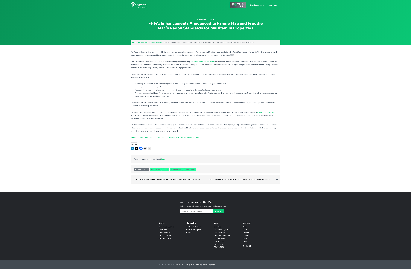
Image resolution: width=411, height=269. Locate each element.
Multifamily (190, 169)
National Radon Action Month (203, 61)
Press (245, 238)
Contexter (163, 230)
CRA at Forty (219, 241)
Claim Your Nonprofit (193, 230)
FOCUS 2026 (219, 247)
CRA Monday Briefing (222, 235)
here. (163, 159)
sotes (217, 227)
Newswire (273, 5)
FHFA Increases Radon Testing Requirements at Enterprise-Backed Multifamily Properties (166, 137)
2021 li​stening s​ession (265, 112)
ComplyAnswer (164, 233)
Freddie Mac (177, 169)
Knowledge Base (257, 5)
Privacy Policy (190, 264)
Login (213, 264)
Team (245, 230)
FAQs (245, 241)
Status (198, 264)
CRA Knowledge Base (222, 230)
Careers (246, 235)
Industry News (157, 42)
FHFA (166, 169)
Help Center (218, 244)
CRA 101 (189, 233)
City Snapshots (219, 238)
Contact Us (206, 264)
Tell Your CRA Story (193, 227)
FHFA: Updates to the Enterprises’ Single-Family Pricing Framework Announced (241, 179)
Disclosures (180, 264)
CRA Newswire (143, 42)
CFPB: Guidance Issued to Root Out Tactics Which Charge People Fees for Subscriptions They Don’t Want (179, 179)
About (245, 227)
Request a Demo (165, 238)
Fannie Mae (156, 169)
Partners (246, 233)
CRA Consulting (165, 235)
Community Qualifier (166, 227)
